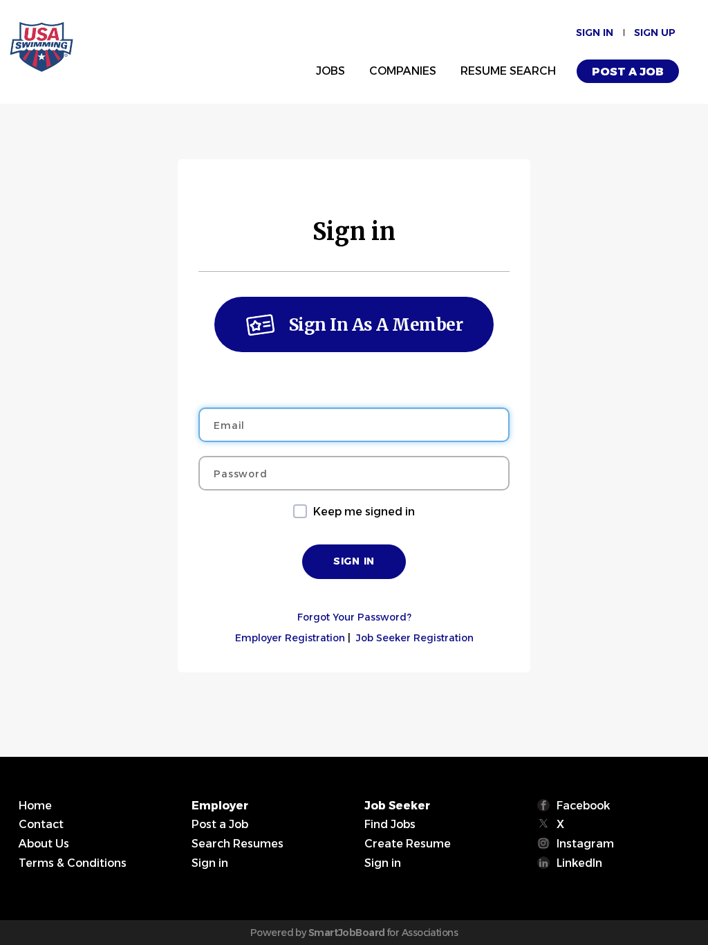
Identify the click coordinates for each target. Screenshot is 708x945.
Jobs (330, 70)
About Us (44, 843)
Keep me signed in (364, 511)
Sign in (594, 32)
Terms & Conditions (73, 863)
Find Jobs (390, 824)
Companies (402, 70)
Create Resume (407, 843)
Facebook (583, 805)
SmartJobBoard (346, 932)
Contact (41, 824)
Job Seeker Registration (415, 638)
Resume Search (508, 70)
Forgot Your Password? (354, 617)
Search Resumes (237, 843)
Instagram (585, 843)
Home (35, 805)
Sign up (655, 32)
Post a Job (628, 71)
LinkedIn (579, 863)
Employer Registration (290, 638)
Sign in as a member (376, 325)
